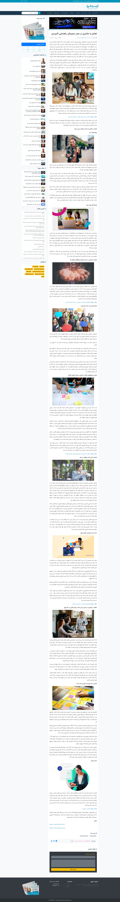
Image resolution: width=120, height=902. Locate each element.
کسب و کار (84, 13)
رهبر (92, 715)
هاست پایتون (28, 271)
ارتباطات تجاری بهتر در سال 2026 (38, 238)
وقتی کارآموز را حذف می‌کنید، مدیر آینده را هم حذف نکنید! (33, 258)
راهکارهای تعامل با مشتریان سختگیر (81, 604)
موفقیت (85, 457)
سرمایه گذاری (73, 178)
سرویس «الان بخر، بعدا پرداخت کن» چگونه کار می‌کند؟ (34, 251)
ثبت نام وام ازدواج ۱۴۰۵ (29, 274)
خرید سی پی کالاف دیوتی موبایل (38, 271)
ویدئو (68, 885)
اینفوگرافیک (67, 886)
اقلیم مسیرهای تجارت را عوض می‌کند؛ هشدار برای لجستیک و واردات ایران (33, 223)
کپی (72, 841)
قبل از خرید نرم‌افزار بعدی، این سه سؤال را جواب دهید (34, 216)
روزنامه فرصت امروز (62, 238)
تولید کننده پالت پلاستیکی (39, 274)
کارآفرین (93, 576)
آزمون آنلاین (42, 266)
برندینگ (72, 13)
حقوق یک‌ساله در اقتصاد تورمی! (38, 249)
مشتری (60, 49)
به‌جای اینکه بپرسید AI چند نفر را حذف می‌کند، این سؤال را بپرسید (33, 255)
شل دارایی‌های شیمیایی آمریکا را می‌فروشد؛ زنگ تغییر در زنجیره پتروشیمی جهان (34, 227)
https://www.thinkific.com (57, 824)
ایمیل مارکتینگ (76, 195)
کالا (27, 50)
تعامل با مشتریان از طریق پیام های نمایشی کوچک (77, 454)
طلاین (43, 276)
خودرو (39, 50)
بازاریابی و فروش (93, 836)
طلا (27, 48)
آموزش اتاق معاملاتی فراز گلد (39, 269)
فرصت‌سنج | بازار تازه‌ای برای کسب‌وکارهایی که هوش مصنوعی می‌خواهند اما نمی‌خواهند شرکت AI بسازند (34, 230)
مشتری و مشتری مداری (84, 836)
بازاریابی (78, 13)
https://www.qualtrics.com (57, 828)
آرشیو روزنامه (56, 13)
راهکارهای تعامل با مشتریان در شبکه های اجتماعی (78, 302)
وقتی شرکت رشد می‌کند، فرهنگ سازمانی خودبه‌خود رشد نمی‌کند (34, 213)
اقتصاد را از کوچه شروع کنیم (39, 244)
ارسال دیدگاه (73, 869)
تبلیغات (51, 178)
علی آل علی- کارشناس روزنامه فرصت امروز (84, 38)
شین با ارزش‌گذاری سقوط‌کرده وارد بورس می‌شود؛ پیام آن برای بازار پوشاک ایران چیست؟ (34, 234)
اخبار (90, 13)
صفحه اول (95, 13)
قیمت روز (49, 13)
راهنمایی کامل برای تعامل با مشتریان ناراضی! (79, 117)
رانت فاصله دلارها (41, 246)
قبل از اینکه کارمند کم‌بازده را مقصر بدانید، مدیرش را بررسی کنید (33, 219)
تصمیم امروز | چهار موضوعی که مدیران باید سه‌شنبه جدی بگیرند (34, 241)
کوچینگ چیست (35, 266)
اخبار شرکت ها (65, 13)
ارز (39, 48)
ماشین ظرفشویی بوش (29, 269)
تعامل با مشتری (86, 809)
